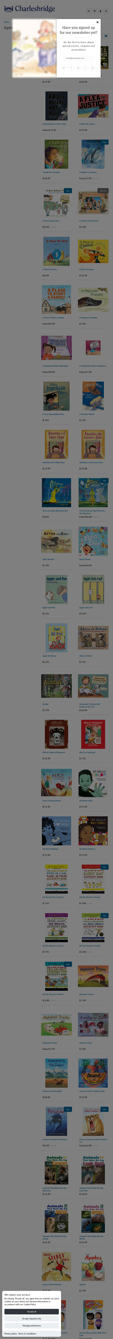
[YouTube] (93, 68)
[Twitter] (64, 68)
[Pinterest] (78, 68)
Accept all (31, 1311)
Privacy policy (10, 1333)
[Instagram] (85, 68)
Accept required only (31, 1318)
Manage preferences (32, 1325)
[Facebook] (71, 68)
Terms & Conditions (27, 1333)
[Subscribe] (90, 58)
